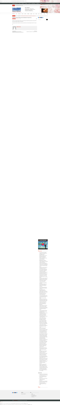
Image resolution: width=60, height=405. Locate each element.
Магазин (19, 3)
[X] (41, 17)
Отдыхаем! (38, 3)
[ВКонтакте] (38, 17)
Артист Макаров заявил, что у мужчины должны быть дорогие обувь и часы (23, 5)
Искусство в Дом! (33, 3)
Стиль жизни (14, 18)
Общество (23, 3)
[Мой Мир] (40, 17)
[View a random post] (46, 13)
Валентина (19, 26)
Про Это (29, 3)
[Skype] (42, 17)
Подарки (26, 3)
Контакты (41, 3)
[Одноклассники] (39, 17)
